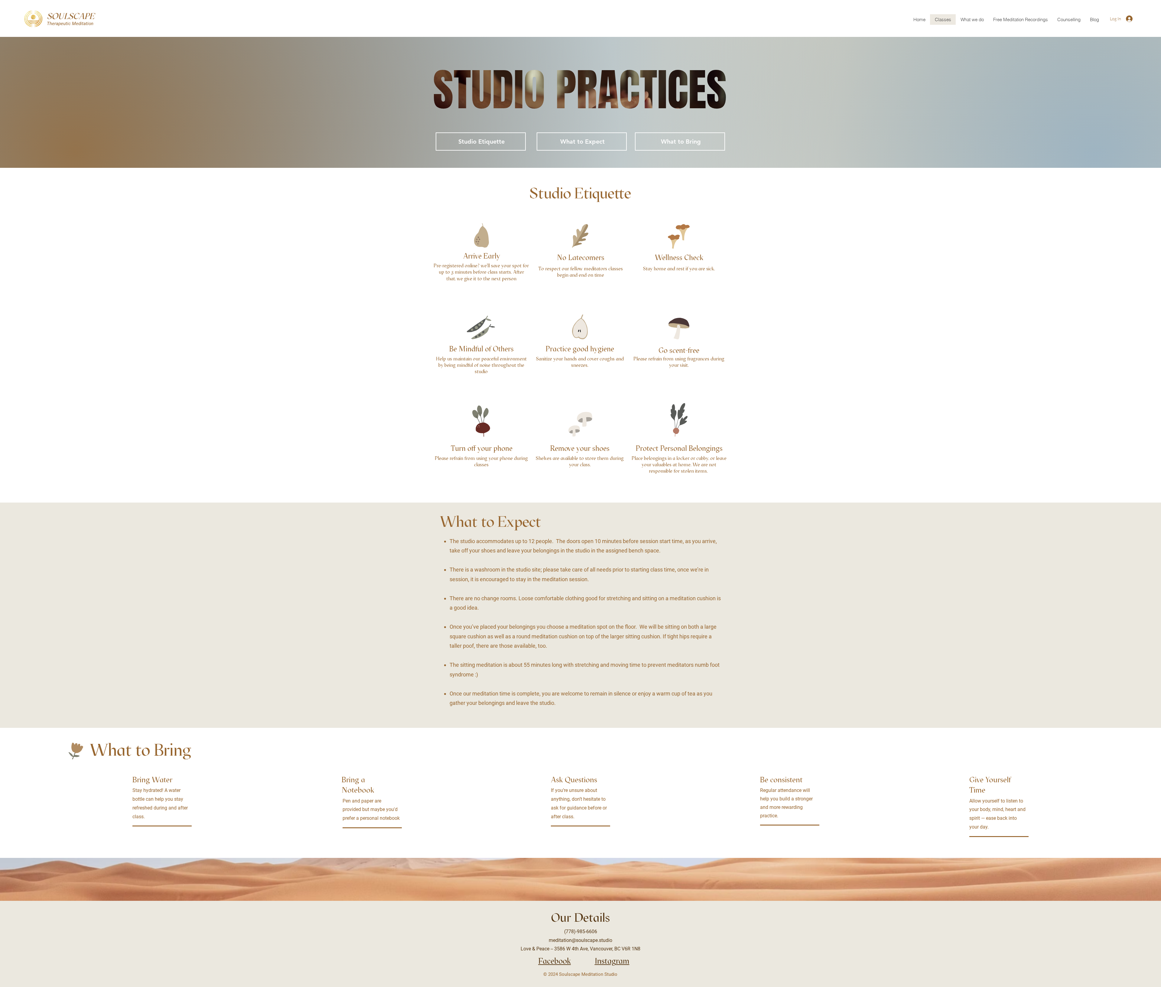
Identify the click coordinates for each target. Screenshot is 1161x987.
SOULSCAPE (70, 16)
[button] (1068, 19)
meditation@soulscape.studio (580, 940)
